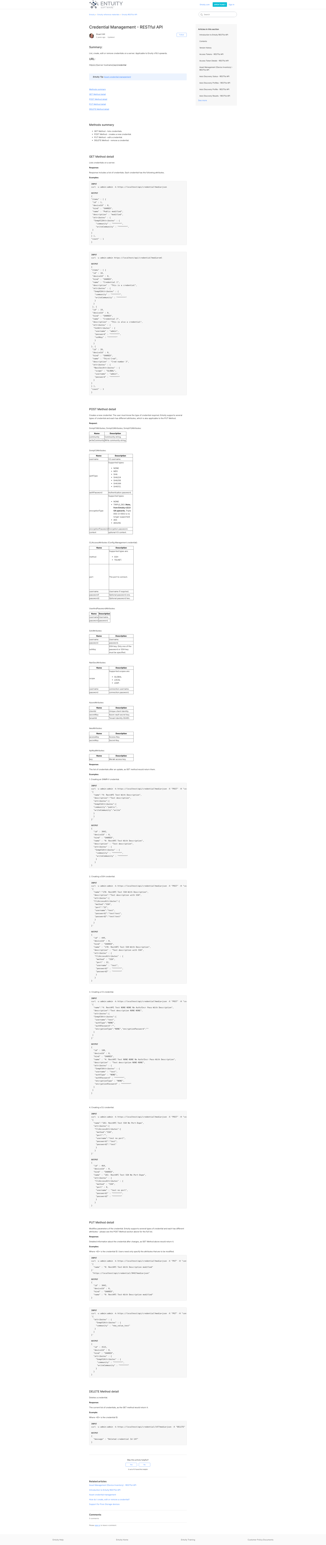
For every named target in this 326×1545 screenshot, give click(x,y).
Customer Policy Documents (260, 1540)
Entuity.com (205, 4)
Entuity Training (188, 1540)
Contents (203, 41)
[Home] (106, 5)
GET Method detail (97, 94)
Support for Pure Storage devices (104, 1504)
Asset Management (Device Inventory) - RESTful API (216, 68)
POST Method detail (98, 99)
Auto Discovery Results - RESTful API (214, 96)
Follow (181, 35)
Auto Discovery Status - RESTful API (214, 76)
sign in (97, 1525)
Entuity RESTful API (129, 14)
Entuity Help (58, 1540)
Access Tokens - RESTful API (211, 54)
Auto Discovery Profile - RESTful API (214, 89)
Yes (131, 1465)
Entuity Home (122, 1540)
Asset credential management (117, 77)
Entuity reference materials (108, 14)
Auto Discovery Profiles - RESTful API (214, 83)
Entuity (92, 14)
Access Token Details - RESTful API (214, 61)
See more (202, 100)
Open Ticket (220, 4)
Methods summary (97, 89)
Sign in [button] (231, 4)
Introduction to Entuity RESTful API (213, 35)
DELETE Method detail (99, 109)
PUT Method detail (97, 104)
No (145, 1465)
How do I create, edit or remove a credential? (109, 1499)
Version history (205, 48)
